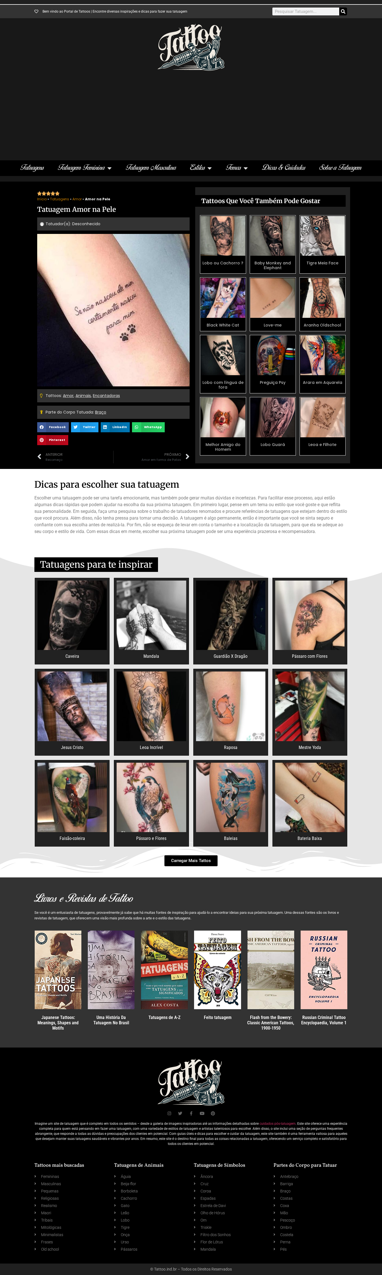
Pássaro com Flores (309, 656)
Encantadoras (106, 395)
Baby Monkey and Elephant (272, 265)
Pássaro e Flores (151, 838)
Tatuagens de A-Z (164, 1017)
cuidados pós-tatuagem (278, 1124)
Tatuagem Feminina (81, 168)
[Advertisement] (191, 113)
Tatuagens (32, 168)
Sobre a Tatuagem (340, 168)
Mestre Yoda (310, 747)
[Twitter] (180, 1113)
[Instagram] (169, 1113)
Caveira (72, 656)
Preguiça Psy (273, 382)
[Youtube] (202, 1113)
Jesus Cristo (72, 747)
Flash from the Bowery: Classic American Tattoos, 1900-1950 (270, 1023)
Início (42, 199)
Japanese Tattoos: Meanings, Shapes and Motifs (58, 1023)
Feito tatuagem (218, 1017)
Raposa (230, 747)
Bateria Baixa (310, 838)
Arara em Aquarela (322, 382)
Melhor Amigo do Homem (223, 447)
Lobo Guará (273, 444)
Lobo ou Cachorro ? (222, 263)
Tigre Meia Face (322, 263)
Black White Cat (223, 325)
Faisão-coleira (72, 838)
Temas (233, 168)
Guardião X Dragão (230, 656)
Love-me (273, 325)
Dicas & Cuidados (283, 168)
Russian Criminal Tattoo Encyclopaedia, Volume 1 (323, 1020)
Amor (77, 199)
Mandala (151, 656)
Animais (83, 395)
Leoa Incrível (151, 747)
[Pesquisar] (343, 11)
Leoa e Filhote (322, 444)
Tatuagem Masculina (151, 168)
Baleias (230, 838)
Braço (100, 412)
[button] (53, 427)
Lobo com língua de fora (223, 385)
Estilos (197, 168)
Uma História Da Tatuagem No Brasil (111, 1020)
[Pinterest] (213, 1113)
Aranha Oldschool (322, 325)
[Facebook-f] (191, 1113)
